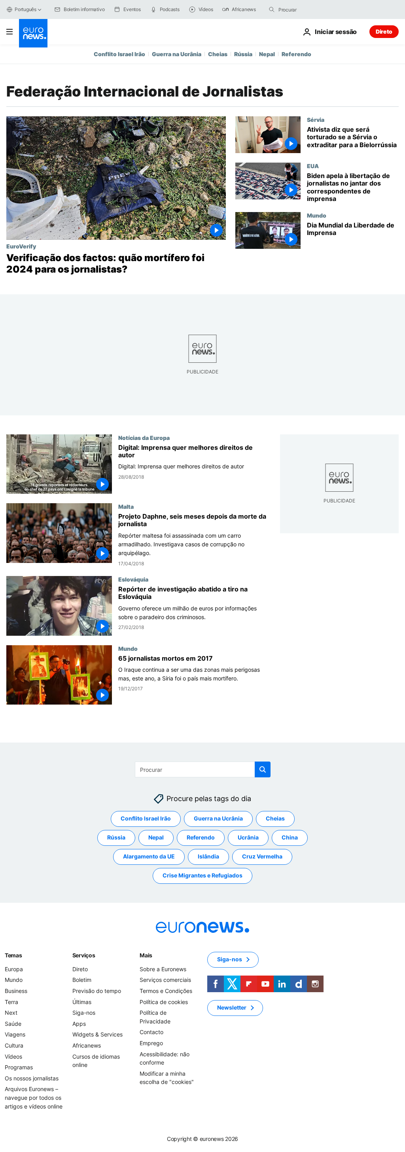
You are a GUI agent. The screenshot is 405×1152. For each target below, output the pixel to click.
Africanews (86, 1045)
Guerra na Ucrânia (176, 54)
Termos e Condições (166, 990)
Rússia (243, 54)
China (290, 837)
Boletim (81, 979)
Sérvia (315, 119)
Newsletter (231, 1007)
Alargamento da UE (149, 856)
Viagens (15, 1034)
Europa (14, 968)
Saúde (13, 1023)
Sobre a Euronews (163, 968)
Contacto (151, 1032)
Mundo (316, 215)
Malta (126, 506)
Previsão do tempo (96, 990)
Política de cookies (164, 1001)
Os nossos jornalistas (32, 1077)
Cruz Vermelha (262, 856)
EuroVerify (21, 246)
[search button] (271, 9)
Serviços (83, 954)
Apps (79, 1023)
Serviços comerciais (165, 979)
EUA (313, 166)
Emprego (151, 1043)
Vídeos (13, 1056)
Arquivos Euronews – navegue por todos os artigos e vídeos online (33, 1097)
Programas (19, 1067)
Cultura (14, 1045)
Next (11, 1012)
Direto (384, 31)
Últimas (81, 1001)
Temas (13, 954)
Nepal (267, 54)
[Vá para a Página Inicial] (33, 33)
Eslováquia (133, 579)
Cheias (217, 54)
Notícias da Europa (144, 437)
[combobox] (311, 9)
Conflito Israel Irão (119, 54)
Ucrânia (248, 837)
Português (25, 9)
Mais (146, 954)
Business (16, 990)
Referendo (296, 54)
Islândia (208, 856)
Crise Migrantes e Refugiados (202, 875)
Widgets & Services (97, 1034)
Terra (11, 1001)
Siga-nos (83, 1012)
